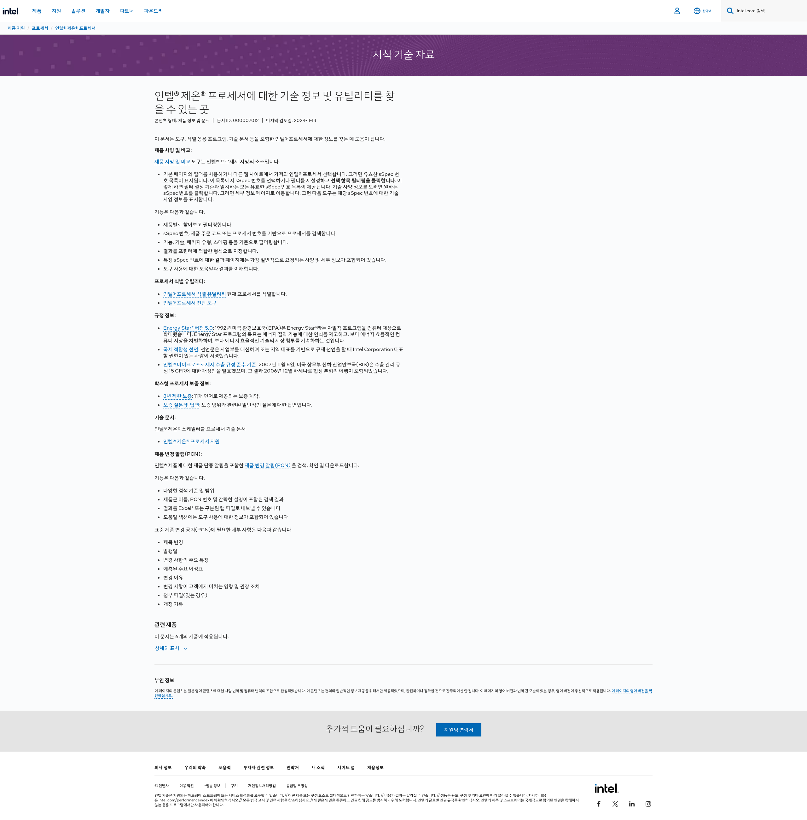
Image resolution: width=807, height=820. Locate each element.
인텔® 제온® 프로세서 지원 (191, 441)
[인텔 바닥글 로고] (607, 788)
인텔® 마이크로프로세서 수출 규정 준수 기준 (209, 364)
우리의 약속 (195, 767)
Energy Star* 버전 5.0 (188, 328)
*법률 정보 (212, 785)
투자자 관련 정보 (258, 767)
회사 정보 (163, 767)
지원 (56, 11)
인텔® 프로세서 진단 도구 (190, 302)
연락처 (293, 767)
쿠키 (234, 785)
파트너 (127, 11)
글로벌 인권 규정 (441, 800)
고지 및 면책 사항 (271, 800)
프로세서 (40, 28)
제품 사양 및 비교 (172, 161)
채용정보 (375, 767)
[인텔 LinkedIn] (631, 803)
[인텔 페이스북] (599, 803)
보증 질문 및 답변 (181, 404)
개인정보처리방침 (262, 785)
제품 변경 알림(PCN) (268, 465)
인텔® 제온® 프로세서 (75, 28)
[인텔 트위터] (615, 803)
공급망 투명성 (297, 785)
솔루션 (78, 11)
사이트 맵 (346, 767)
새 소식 (318, 767)
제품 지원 (16, 28)
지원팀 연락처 (458, 729)
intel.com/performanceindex (184, 800)
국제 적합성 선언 (180, 349)
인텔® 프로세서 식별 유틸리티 (194, 294)
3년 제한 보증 (177, 396)
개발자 (103, 11)
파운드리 (153, 11)
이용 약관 (186, 785)
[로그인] (678, 11)
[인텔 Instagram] (648, 803)
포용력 (224, 767)
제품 (37, 11)
